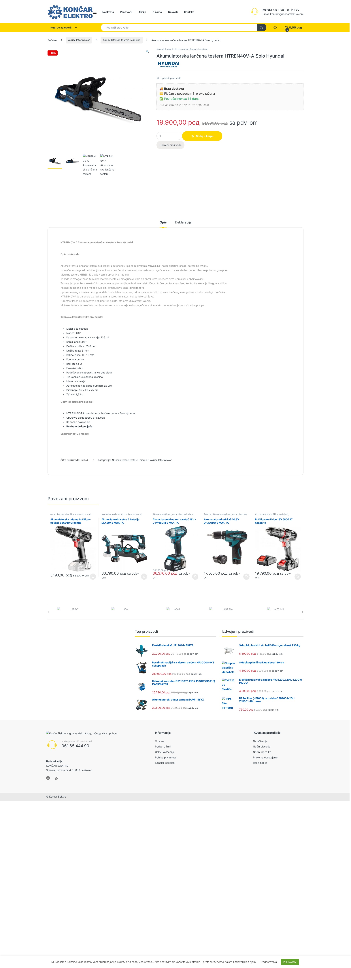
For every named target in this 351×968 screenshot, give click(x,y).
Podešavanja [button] (269, 962)
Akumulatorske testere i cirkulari (121, 39)
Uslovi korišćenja (165, 751)
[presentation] (302, 612)
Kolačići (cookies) (165, 762)
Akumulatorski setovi (131, 514)
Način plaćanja (261, 746)
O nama (157, 12)
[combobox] (179, 27)
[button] (147, 51)
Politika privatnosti (165, 757)
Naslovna (108, 12)
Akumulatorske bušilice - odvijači (271, 514)
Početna (52, 39)
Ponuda (208, 514)
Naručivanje (260, 741)
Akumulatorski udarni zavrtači (70, 515)
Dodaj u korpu (205, 136)
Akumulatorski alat (79, 39)
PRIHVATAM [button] (290, 962)
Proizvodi (126, 12)
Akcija (142, 12)
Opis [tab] (163, 222)
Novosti (173, 12)
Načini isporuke (262, 751)
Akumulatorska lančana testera (101, 413)
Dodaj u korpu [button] (92, 577)
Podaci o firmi (163, 746)
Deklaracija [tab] (183, 222)
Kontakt (189, 12)
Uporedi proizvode (171, 78)
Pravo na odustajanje (265, 757)
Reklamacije (260, 762)
